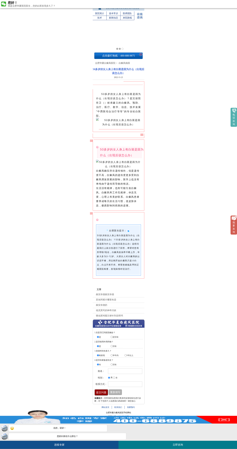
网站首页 (105, 407)
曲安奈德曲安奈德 (105, 294)
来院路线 (127, 18)
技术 (99, 18)
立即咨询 (179, 443)
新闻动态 (113, 18)
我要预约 (131, 407)
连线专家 (59, 444)
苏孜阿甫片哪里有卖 (106, 300)
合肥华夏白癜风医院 (105, 63)
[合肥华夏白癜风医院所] (118, 10)
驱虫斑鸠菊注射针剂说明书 (109, 315)
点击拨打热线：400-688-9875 (121, 55)
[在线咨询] (139, 19)
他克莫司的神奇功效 (106, 310)
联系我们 (118, 407)
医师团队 (127, 13)
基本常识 (113, 13)
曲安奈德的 (101, 305)
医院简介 (99, 13)
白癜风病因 (124, 63)
